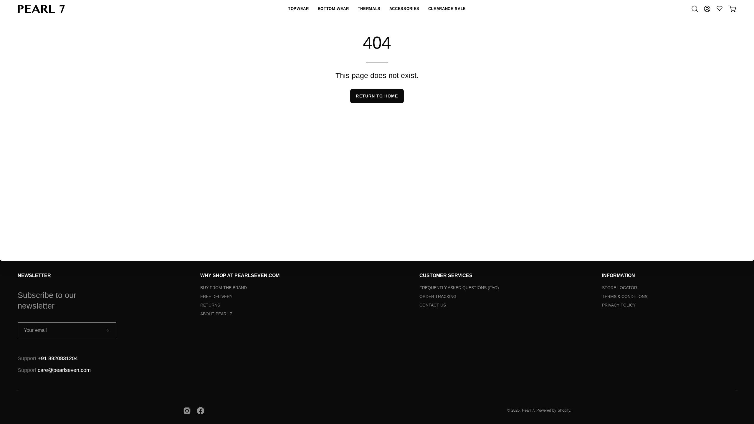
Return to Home (377, 96)
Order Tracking (438, 296)
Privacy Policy (619, 305)
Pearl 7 (528, 410)
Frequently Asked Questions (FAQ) (459, 287)
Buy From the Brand (223, 287)
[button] (298, 9)
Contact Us (432, 305)
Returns (210, 305)
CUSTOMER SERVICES (445, 275)
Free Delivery (216, 296)
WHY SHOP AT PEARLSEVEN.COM (240, 275)
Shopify (564, 410)
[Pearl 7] (41, 9)
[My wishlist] (719, 8)
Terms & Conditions (624, 296)
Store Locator (619, 287)
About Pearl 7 (216, 314)
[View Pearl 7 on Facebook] (200, 410)
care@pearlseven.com (64, 370)
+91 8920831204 (58, 358)
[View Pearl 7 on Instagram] (187, 410)
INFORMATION (618, 275)
